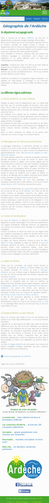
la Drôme (12, 277)
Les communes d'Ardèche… (21, 426)
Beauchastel (32, 286)
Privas (10, 243)
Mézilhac (27, 191)
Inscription (29, 19)
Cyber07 (39, 498)
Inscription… (19, 433)
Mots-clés (44, 19)
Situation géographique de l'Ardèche (17, 356)
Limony (25, 270)
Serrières (35, 294)
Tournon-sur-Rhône (23, 294)
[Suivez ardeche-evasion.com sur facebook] (24, 486)
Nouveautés (37, 19)
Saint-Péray (23, 286)
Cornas (12, 294)
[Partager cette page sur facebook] (24, 492)
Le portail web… (21, 418)
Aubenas (25, 177)
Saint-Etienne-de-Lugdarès (31, 153)
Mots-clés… (19, 448)
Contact (10, 502)
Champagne (6, 286)
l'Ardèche (30, 38)
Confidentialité (36, 502)
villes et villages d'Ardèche (13, 344)
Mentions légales (22, 502)
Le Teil (44, 301)
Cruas (39, 301)
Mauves (15, 286)
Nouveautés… (22, 440)
